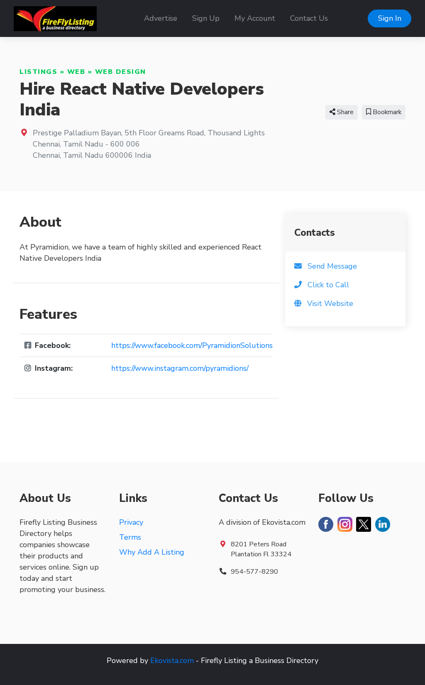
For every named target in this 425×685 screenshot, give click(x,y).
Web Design (120, 71)
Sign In (389, 18)
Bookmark (386, 112)
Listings (38, 71)
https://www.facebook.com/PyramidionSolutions (192, 345)
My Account (254, 18)
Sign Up (206, 18)
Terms (130, 537)
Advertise (160, 18)
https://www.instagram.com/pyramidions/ (180, 368)
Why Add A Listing (151, 552)
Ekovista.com (172, 660)
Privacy (131, 522)
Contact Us (309, 18)
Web (76, 71)
